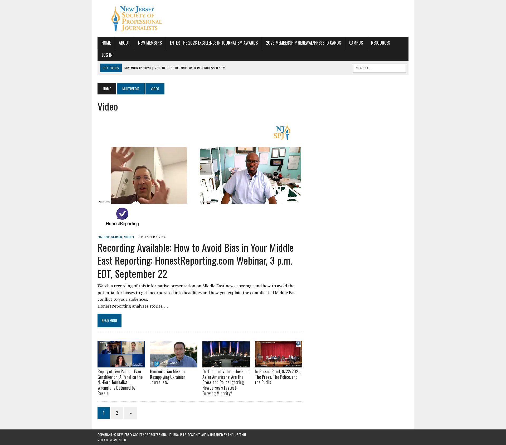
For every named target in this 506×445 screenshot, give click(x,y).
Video (129, 237)
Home (106, 43)
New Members (150, 43)
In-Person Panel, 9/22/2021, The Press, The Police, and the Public (277, 377)
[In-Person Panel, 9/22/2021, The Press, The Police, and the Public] (278, 364)
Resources (380, 43)
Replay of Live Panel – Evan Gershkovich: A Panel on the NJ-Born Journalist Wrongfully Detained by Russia (120, 382)
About (124, 43)
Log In (107, 55)
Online (104, 237)
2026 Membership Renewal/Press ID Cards (303, 43)
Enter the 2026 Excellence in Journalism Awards (214, 43)
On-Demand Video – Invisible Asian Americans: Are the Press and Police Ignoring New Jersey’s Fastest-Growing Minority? (225, 382)
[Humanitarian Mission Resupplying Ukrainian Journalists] (173, 364)
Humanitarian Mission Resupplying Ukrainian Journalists (168, 377)
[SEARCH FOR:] (379, 67)
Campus (356, 43)
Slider (116, 237)
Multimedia (130, 88)
